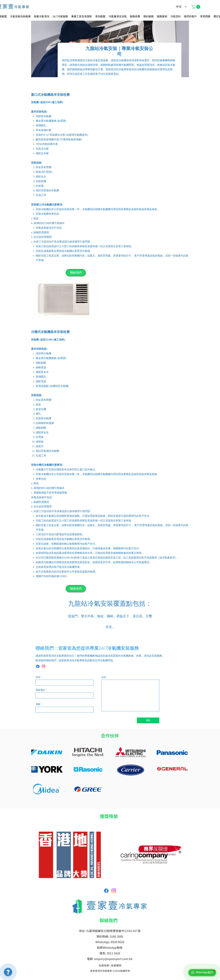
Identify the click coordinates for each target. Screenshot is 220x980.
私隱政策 (104, 965)
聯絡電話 (40, 690)
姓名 (38, 677)
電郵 (38, 704)
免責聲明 (116, 965)
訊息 (104, 677)
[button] (196, 7)
